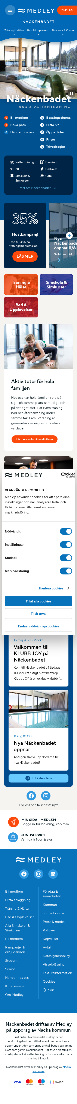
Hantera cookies (51, 588)
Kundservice (14, 986)
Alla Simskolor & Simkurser (17, 928)
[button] (71, 93)
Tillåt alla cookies (38, 601)
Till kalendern (42, 778)
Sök (51, 990)
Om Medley (14, 994)
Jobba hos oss (53, 913)
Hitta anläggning (17, 900)
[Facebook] (31, 795)
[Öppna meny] (10, 10)
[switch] (66, 544)
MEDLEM (67, 10)
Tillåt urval (38, 613)
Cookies (49, 981)
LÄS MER (25, 256)
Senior (10, 969)
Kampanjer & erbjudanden (15, 949)
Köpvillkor (50, 939)
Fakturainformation (57, 973)
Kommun (50, 904)
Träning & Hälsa (17, 908)
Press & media (54, 921)
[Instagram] (45, 795)
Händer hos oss (17, 977)
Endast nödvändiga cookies (38, 626)
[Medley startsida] (36, 10)
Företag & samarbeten (52, 894)
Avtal (47, 947)
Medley (39, 860)
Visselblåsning (54, 964)
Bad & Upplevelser (19, 917)
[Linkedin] (53, 874)
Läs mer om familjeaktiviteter (34, 439)
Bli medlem (14, 891)
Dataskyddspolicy (56, 956)
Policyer (49, 930)
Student (11, 960)
